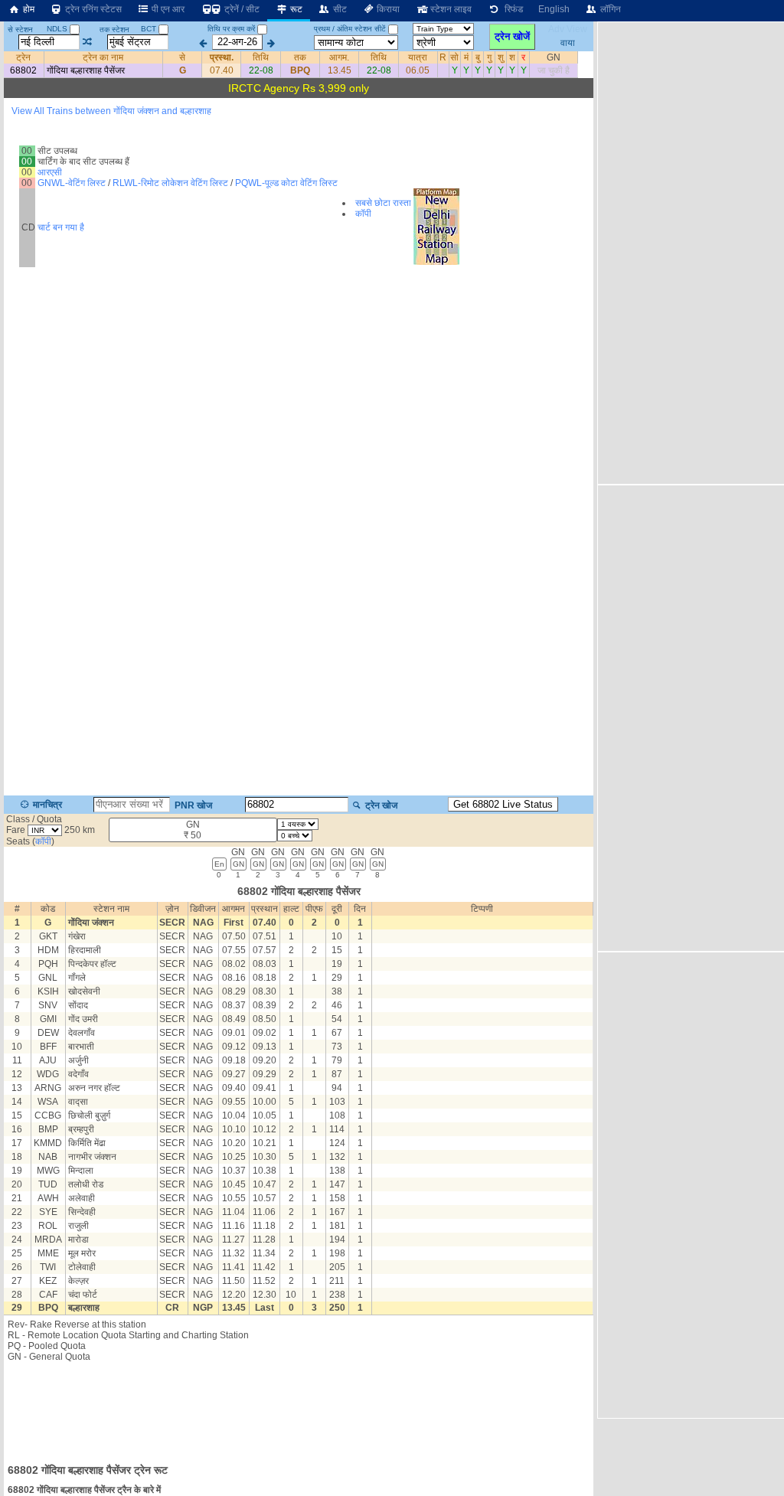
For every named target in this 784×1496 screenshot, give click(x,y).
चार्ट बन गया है (61, 227)
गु (489, 57)
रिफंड (511, 9)
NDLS (58, 28)
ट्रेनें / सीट (241, 9)
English (554, 9)
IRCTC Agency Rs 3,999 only (298, 88)
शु (501, 57)
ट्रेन (23, 57)
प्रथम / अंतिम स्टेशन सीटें (350, 28)
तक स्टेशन (114, 29)
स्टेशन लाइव (450, 9)
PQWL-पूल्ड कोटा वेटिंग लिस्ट (286, 183)
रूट (295, 9)
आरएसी (50, 172)
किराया (387, 9)
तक (300, 57)
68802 (23, 70)
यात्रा (417, 57)
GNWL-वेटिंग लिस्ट (72, 183)
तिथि (261, 57)
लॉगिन (609, 9)
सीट (339, 9)
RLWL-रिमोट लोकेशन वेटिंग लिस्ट (170, 183)
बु (477, 57)
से (182, 57)
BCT (149, 28)
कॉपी (363, 213)
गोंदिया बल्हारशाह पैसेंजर (86, 70)
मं (466, 57)
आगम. (339, 57)
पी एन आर (167, 9)
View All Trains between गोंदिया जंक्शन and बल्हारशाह (111, 111)
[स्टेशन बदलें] (87, 42)
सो (454, 57)
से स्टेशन (20, 29)
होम (27, 9)
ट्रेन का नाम (103, 57)
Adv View (567, 29)
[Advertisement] (298, 1408)
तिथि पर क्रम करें (231, 28)
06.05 (418, 70)
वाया (567, 42)
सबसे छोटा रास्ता (383, 203)
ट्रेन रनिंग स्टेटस (92, 9)
